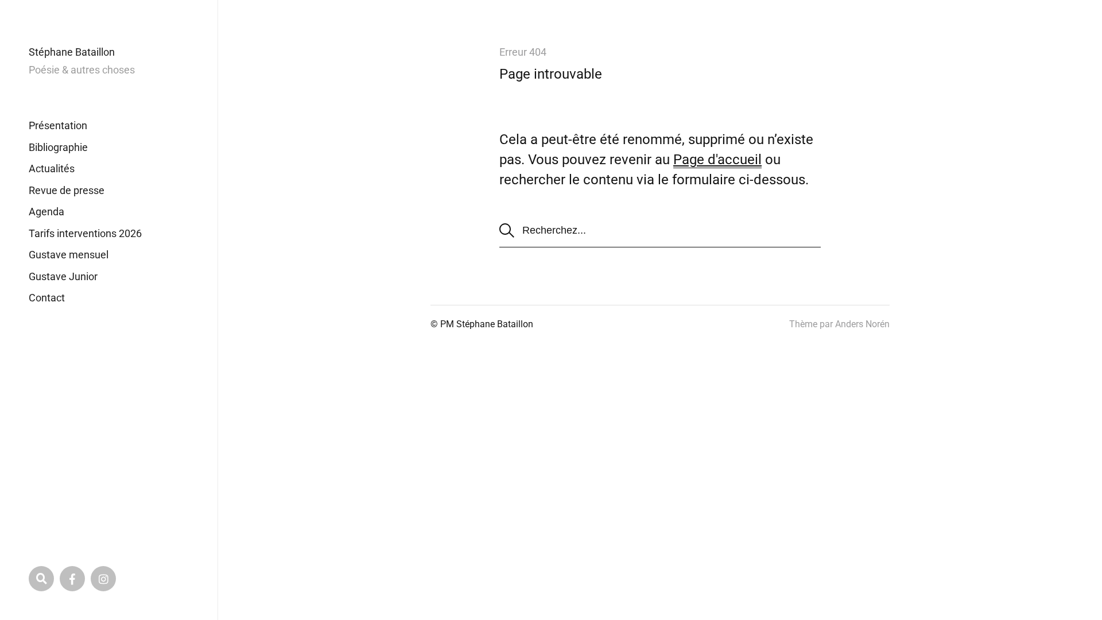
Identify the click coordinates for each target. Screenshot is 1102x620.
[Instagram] (103, 578)
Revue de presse (66, 190)
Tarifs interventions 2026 (85, 233)
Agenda (46, 212)
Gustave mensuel (68, 255)
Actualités (52, 168)
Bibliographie (58, 147)
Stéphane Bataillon (72, 52)
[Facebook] (72, 578)
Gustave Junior (63, 276)
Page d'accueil (717, 160)
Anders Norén (862, 324)
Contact (47, 298)
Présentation (58, 125)
